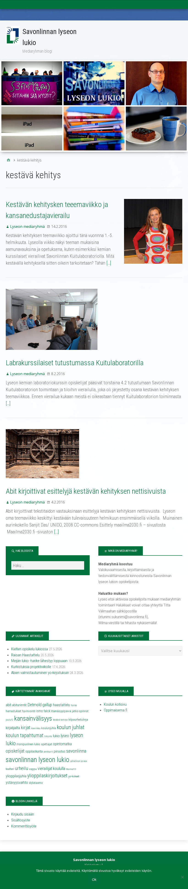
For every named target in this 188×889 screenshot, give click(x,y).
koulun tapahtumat (24, 735)
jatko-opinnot (80, 711)
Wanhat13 (71, 769)
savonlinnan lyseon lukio (37, 760)
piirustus (59, 751)
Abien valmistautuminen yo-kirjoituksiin (40, 672)
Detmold (34, 704)
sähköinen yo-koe (78, 761)
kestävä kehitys (60, 719)
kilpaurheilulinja (78, 719)
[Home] (8, 160)
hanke (74, 705)
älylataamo (36, 782)
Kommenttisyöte (23, 826)
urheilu (21, 768)
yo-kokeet (73, 776)
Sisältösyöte (20, 820)
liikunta (48, 736)
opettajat (46, 744)
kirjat (25, 727)
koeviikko (35, 728)
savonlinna (76, 751)
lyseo (65, 735)
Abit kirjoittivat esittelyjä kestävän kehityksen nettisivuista (86, 491)
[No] (182, 877)
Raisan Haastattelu (25, 655)
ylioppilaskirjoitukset (47, 776)
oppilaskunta (34, 751)
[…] (108, 263)
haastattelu (61, 705)
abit (8, 705)
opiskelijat (15, 751)
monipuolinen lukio (28, 744)
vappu (33, 769)
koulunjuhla (48, 728)
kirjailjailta (13, 728)
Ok (94, 879)
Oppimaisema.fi (115, 710)
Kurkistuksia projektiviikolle (31, 666)
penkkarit (48, 751)
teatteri (10, 769)
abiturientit (19, 705)
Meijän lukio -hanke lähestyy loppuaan (39, 660)
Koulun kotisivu (115, 704)
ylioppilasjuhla (16, 776)
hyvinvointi (28, 711)
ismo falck (43, 711)
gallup (47, 704)
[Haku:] (47, 565)
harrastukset (13, 711)
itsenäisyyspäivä (61, 711)
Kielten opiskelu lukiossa (29, 649)
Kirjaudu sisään (22, 814)
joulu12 (9, 719)
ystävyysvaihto (17, 782)
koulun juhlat (70, 727)
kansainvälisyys (33, 718)
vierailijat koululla (51, 768)
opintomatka (62, 744)
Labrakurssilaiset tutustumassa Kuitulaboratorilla (75, 362)
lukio (56, 736)
